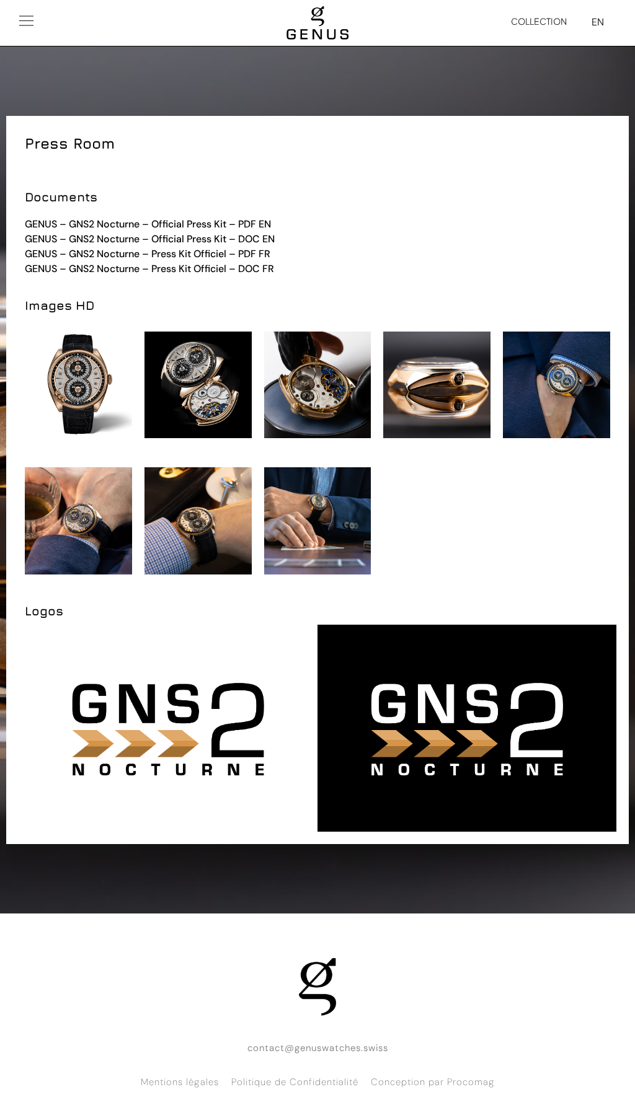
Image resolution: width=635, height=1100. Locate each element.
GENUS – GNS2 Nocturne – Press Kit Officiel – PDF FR (147, 253)
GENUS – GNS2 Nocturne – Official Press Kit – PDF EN (148, 224)
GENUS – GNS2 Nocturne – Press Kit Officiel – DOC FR (149, 268)
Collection (539, 21)
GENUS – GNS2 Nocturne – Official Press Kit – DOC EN (150, 238)
